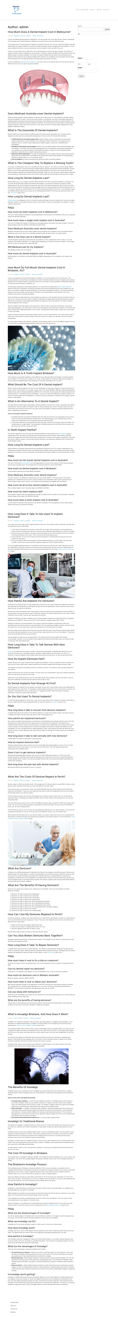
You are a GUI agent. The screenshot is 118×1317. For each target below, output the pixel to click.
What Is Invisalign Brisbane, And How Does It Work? (38, 1014)
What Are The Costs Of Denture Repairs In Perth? (36, 776)
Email (80, 68)
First (79, 64)
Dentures (10, 651)
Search (80, 26)
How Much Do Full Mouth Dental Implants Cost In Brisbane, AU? (36, 269)
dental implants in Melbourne (28, 62)
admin (28, 35)
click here (13, 192)
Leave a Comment (37, 35)
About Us (92, 9)
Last (89, 64)
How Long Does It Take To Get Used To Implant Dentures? (35, 515)
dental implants (25, 463)
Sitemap (99, 9)
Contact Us (106, 9)
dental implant (62, 433)
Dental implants (12, 200)
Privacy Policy (84, 9)
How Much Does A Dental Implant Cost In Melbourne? (39, 31)
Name (80, 58)
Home (77, 9)
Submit (81, 76)
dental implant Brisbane (64, 286)
